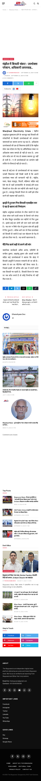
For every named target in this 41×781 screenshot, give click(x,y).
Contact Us (27, 769)
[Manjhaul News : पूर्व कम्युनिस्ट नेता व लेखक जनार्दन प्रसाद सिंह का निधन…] (20, 409)
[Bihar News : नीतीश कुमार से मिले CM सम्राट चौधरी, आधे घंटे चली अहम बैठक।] (7, 619)
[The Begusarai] (20, 3)
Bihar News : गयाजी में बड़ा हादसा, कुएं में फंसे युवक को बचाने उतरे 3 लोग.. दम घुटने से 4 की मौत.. (26, 607)
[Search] (38, 3)
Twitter (5, 711)
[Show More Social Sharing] (36, 83)
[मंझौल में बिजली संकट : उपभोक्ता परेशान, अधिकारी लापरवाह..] (20, 105)
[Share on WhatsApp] (29, 83)
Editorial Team (25, 766)
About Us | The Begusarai (22, 763)
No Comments (8, 78)
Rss (4, 735)
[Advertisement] (20, 34)
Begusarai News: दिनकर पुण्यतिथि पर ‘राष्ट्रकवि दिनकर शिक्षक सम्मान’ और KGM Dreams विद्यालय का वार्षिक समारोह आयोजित (26, 499)
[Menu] (3, 3)
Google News (7, 742)
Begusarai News (8, 571)
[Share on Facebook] (8, 83)
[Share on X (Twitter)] (18, 83)
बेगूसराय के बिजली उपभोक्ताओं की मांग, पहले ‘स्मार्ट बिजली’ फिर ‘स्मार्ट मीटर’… (11, 302)
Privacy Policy (14, 769)
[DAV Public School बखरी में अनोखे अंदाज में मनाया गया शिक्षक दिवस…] (7, 512)
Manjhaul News (8, 59)
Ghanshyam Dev (14, 72)
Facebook (6, 704)
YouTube (6, 718)
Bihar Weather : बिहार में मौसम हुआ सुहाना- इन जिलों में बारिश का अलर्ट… (29, 302)
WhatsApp (6, 721)
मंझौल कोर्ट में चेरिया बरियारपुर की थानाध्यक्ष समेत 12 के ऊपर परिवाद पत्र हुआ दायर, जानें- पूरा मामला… (26, 534)
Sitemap (5, 738)
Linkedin (5, 714)
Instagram (6, 707)
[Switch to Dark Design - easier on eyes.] (34, 3)
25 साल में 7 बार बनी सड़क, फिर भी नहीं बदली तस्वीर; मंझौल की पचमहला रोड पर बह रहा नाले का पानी (26, 594)
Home (9, 763)
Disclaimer (12, 766)
